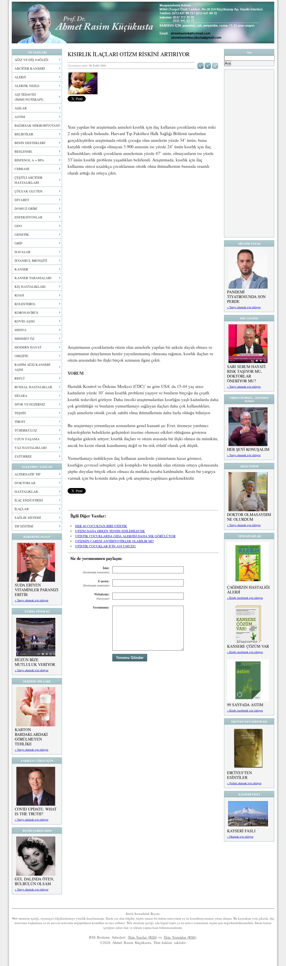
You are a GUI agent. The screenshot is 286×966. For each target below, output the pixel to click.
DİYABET (22, 199)
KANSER (21, 269)
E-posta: (96, 583)
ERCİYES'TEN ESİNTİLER (239, 775)
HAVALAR (22, 251)
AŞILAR (21, 108)
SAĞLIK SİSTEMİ (28, 517)
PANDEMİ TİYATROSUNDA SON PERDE (246, 296)
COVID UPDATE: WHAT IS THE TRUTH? (36, 811)
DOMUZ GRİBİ (26, 208)
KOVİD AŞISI (25, 321)
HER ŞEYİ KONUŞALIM (248, 449)
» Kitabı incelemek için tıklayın (245, 598)
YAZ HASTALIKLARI (31, 447)
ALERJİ (20, 77)
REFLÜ (20, 378)
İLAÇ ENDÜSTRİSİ (29, 500)
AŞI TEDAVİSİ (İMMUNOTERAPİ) (29, 97)
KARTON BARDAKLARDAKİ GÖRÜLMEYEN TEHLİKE (31, 736)
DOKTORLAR (25, 482)
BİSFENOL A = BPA (29, 160)
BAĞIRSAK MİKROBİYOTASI (37, 125)
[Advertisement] (143, 222)
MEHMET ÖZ (24, 338)
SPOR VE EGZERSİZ (30, 404)
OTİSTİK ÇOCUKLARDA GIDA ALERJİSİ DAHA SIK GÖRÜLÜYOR (125, 536)
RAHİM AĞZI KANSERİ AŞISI (32, 367)
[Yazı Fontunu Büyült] (200, 65)
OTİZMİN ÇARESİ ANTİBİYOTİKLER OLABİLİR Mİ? (114, 541)
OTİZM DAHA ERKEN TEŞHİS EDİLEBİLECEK (110, 531)
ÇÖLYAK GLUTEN (28, 191)
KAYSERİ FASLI (241, 830)
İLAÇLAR (22, 508)
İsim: (96, 570)
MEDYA (21, 330)
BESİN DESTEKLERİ (30, 142)
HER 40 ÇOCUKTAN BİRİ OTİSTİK (101, 526)
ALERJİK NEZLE (27, 85)
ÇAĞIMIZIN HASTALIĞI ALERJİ (248, 590)
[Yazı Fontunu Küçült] (208, 65)
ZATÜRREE (23, 456)
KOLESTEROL (25, 303)
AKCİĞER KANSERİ (30, 68)
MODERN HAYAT (28, 347)
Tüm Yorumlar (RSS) (180, 937)
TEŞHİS (20, 413)
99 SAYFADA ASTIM (245, 704)
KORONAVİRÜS (26, 312)
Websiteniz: (101, 596)
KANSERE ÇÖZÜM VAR (248, 646)
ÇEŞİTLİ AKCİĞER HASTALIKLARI (28, 180)
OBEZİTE (21, 356)
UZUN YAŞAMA (27, 439)
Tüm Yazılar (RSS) (142, 937)
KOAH (19, 295)
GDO (18, 225)
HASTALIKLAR (26, 491)
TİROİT (20, 421)
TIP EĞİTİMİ (24, 526)
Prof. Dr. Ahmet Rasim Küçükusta (143, 22)
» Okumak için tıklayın (240, 836)
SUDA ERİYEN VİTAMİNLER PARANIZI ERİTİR (36, 589)
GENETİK (22, 234)
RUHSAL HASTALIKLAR (33, 387)
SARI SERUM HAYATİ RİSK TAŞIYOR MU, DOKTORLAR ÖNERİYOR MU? (246, 373)
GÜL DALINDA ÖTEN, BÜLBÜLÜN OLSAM (34, 881)
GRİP (18, 243)
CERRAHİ (22, 168)
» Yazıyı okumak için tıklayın (31, 600)
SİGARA (21, 395)
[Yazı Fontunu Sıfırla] (215, 65)
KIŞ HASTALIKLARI (30, 286)
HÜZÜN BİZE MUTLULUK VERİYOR (35, 662)
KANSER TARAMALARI (33, 277)
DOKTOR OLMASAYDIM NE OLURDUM (249, 517)
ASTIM (20, 116)
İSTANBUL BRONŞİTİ (31, 260)
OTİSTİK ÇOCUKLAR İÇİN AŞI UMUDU (105, 546)
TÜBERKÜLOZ (26, 430)
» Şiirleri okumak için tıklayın (244, 783)
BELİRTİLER (24, 134)
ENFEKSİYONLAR (28, 217)
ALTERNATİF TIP (27, 474)
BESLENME (23, 151)
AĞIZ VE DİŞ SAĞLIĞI (31, 59)
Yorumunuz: (101, 607)
